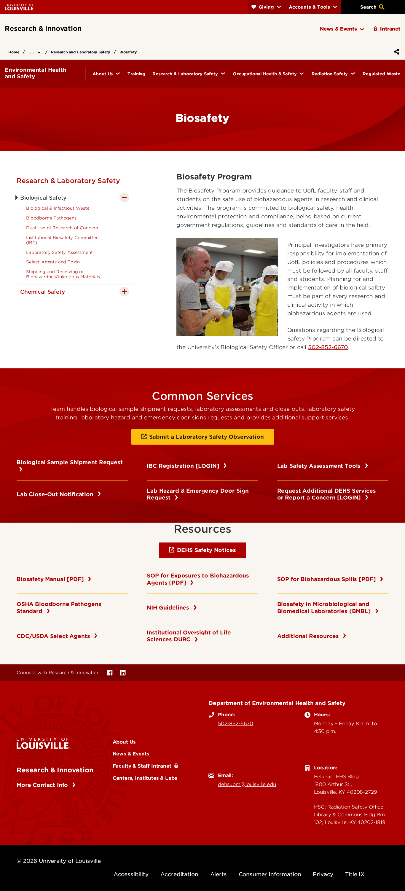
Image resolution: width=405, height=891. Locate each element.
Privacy (323, 874)
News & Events (131, 754)
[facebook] (110, 673)
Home (13, 52)
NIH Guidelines (169, 607)
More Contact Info (43, 785)
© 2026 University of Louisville (59, 861)
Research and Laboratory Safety (80, 52)
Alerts (218, 874)
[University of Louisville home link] (19, 7)
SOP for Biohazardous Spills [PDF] (327, 579)
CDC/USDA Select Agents (54, 636)
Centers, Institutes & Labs (145, 778)
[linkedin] (123, 673)
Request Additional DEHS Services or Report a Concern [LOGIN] (326, 494)
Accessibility (131, 874)
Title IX (355, 874)
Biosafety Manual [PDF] (51, 579)
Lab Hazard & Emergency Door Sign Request (198, 494)
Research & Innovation (55, 770)
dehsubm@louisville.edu (247, 784)
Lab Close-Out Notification (56, 494)
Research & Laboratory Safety (68, 180)
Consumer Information (270, 874)
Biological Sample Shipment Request (70, 465)
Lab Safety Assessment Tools (320, 466)
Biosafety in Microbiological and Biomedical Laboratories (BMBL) (325, 607)
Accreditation (179, 874)
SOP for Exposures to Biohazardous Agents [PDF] (198, 579)
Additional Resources (309, 636)
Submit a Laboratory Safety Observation (206, 437)
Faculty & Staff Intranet (142, 766)
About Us (124, 742)
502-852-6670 (235, 723)
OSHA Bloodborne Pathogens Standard (59, 607)
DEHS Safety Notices (206, 550)
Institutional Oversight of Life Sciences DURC (189, 636)
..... (33, 51)
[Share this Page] (395, 52)
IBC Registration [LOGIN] (184, 466)
